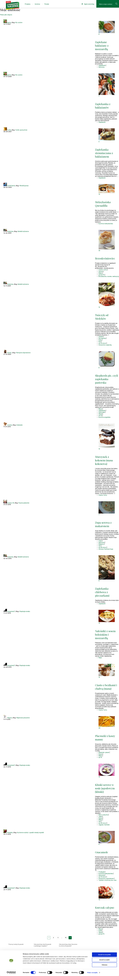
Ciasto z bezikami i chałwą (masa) (106, 686)
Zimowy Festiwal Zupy (106, 549)
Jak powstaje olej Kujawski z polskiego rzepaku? (42, 945)
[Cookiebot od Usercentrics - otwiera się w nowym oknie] (11, 972)
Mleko (100, 273)
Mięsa (100, 409)
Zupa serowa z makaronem (103, 524)
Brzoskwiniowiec (105, 258)
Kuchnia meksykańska (106, 223)
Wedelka (10, 832)
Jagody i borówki (104, 825)
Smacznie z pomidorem (106, 878)
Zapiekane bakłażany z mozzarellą (102, 45)
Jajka (100, 816)
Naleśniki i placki (104, 752)
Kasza (100, 754)
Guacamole (101, 852)
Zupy (100, 541)
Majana (9, 718)
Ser (100, 546)
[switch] (49, 972)
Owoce (101, 271)
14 (65, 937)
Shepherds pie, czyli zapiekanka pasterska (106, 379)
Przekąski (102, 872)
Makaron (101, 544)
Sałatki (101, 336)
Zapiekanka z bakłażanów (102, 105)
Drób (100, 930)
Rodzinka (10, 231)
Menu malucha (103, 815)
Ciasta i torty (103, 270)
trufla (9, 130)
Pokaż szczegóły (92, 972)
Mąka (100, 658)
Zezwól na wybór (104, 960)
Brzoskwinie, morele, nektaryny (109, 276)
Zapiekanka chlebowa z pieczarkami (102, 592)
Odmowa (104, 965)
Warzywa (101, 67)
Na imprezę (102, 338)
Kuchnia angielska (104, 417)
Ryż (100, 341)
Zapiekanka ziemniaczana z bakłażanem (104, 153)
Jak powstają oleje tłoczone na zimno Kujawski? (68, 945)
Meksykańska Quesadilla (103, 203)
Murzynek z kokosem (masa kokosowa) (104, 460)
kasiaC (9, 353)
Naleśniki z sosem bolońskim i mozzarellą (105, 634)
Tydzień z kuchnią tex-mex (107, 880)
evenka (9, 425)
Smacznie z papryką (105, 345)
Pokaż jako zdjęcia (6, 15)
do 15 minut (102, 343)
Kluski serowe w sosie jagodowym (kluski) (105, 788)
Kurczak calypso (104, 907)
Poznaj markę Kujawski (16, 944)
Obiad (100, 414)
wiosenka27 (11, 611)
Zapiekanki (102, 65)
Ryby (100, 340)
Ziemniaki (102, 412)
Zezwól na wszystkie (104, 954)
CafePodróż (11, 186)
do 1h (100, 415)
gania (9, 22)
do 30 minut (102, 547)
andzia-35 (10, 503)
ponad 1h (101, 275)
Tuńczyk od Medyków (101, 316)
